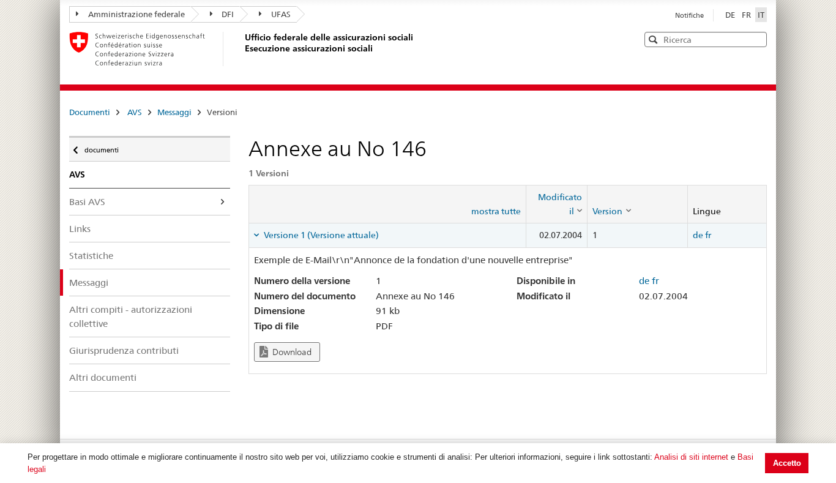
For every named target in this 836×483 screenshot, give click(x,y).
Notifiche (689, 15)
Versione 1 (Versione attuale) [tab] (320, 235)
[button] (756, 38)
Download (291, 352)
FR (747, 15)
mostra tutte (496, 211)
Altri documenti (102, 377)
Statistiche (91, 255)
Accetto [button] (787, 463)
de (698, 235)
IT (761, 15)
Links (80, 228)
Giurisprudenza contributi (124, 350)
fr (708, 235)
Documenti (89, 112)
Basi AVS (87, 202)
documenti (101, 147)
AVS (134, 112)
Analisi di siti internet (691, 457)
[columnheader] (557, 204)
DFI (228, 14)
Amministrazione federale (136, 14)
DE (731, 15)
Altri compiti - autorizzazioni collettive (130, 316)
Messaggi (174, 112)
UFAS (281, 14)
